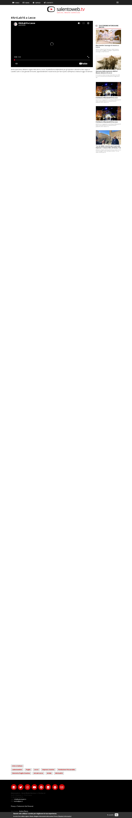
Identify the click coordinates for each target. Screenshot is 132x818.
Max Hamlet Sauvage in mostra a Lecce (107, 46)
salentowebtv (17, 769)
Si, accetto (110, 815)
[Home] (66, 9)
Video (17, 3)
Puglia (28, 769)
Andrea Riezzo (23, 811)
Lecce (36, 769)
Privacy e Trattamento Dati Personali (22, 806)
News (27, 3)
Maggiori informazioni (64, 816)
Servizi (37, 3)
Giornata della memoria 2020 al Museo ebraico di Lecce (106, 72)
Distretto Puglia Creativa (21, 773)
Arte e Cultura (17, 766)
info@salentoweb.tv (20, 799)
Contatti (49, 3)
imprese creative (48, 769)
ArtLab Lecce (38, 773)
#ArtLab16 (59, 773)
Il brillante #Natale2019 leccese (107, 98)
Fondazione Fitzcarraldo (66, 769)
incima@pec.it (18, 801)
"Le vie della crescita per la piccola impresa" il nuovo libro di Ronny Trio (108, 147)
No (116, 815)
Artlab (49, 773)
